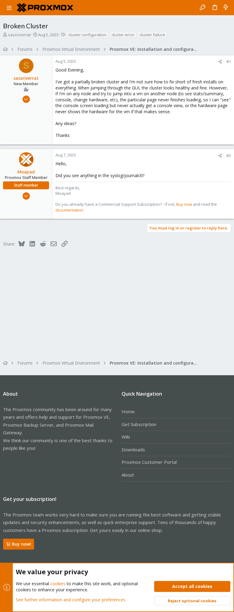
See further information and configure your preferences (70, 600)
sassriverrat (19, 34)
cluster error (123, 34)
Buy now (184, 204)
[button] (9, 7)
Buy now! (21, 544)
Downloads (133, 449)
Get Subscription (139, 424)
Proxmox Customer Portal (149, 462)
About (128, 475)
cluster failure (152, 34)
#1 (228, 61)
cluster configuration (87, 34)
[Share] (220, 62)
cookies (58, 583)
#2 (228, 155)
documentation (69, 210)
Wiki (126, 437)
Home (128, 411)
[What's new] (226, 7)
